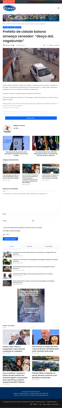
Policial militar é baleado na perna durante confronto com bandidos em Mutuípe (50, 176)
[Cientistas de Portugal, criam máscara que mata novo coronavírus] (7, 276)
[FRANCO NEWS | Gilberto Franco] (10, 8)
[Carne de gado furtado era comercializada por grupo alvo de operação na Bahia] (11, 168)
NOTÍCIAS (11, 27)
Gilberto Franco (9, 45)
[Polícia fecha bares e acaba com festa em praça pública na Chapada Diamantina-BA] (7, 283)
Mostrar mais (30, 118)
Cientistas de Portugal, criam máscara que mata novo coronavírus (33, 274)
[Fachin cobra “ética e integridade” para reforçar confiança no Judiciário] (16, 337)
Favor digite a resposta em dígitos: (12, 230)
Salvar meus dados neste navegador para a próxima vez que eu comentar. (23, 227)
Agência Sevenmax (52, 401)
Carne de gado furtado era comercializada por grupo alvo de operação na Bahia (11, 176)
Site (33, 220)
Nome (5, 214)
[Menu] (58, 8)
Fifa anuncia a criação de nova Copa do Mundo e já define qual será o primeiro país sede (38, 1)
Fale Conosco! (55, 404)
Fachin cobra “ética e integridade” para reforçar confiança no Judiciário (14, 349)
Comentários (49, 246)
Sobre (44, 404)
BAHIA (9, 23)
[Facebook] (16, 128)
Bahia (42, 85)
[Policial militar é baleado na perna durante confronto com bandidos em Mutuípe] (50, 168)
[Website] (14, 128)
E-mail (5, 220)
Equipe (49, 404)
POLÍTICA (18, 27)
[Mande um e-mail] (13, 45)
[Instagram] (18, 128)
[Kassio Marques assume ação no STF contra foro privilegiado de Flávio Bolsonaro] (7, 269)
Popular (11, 246)
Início (5, 23)
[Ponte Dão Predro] (31, 17)
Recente (29, 246)
